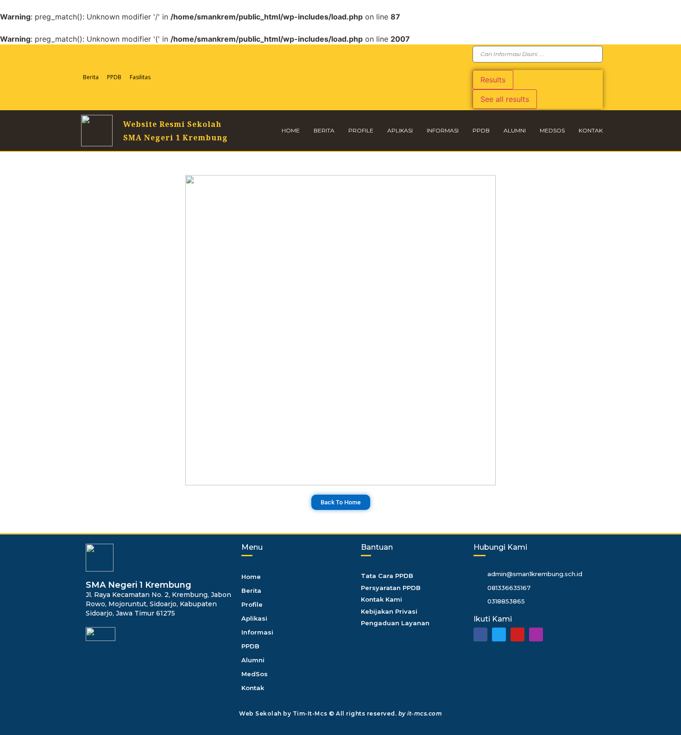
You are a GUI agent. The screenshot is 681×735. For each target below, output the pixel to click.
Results (492, 79)
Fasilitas (140, 77)
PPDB (114, 77)
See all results (504, 99)
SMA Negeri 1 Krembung (175, 137)
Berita (91, 77)
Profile (360, 130)
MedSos (552, 130)
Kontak (591, 130)
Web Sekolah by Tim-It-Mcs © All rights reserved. (340, 713)
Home (291, 130)
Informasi (443, 130)
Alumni (515, 130)
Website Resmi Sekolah (172, 124)
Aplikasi (400, 130)
